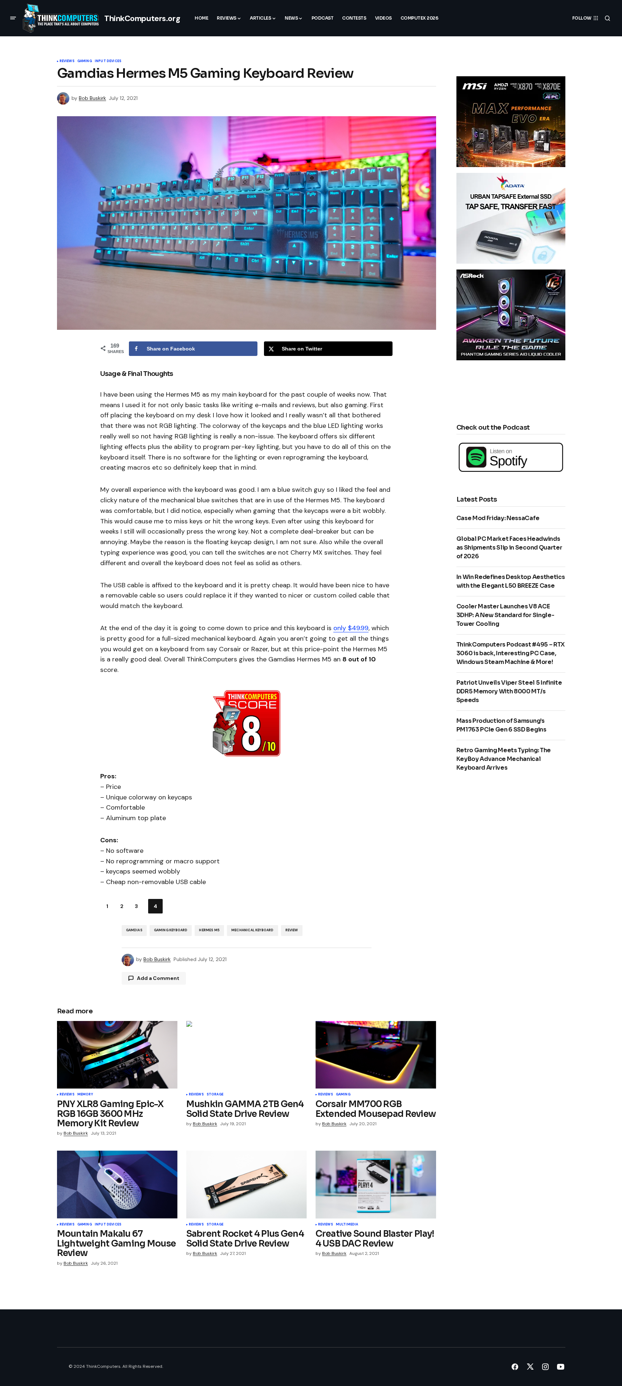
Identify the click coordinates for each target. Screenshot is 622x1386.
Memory (85, 1095)
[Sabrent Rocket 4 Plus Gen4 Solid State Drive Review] (246, 1185)
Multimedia (347, 1225)
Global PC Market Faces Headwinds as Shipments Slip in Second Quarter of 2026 (509, 547)
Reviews (67, 61)
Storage (215, 1095)
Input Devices (108, 61)
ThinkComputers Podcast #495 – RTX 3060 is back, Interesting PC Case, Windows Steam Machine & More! (510, 653)
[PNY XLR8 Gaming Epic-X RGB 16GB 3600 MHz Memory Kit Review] (117, 1055)
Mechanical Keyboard (252, 930)
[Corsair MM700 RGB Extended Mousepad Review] (376, 1055)
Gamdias (134, 930)
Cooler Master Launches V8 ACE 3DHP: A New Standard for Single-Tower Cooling (505, 615)
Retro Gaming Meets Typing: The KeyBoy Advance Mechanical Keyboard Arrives (503, 758)
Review (291, 930)
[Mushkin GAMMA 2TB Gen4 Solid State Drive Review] (246, 1055)
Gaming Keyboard (171, 930)
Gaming (84, 61)
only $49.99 (351, 628)
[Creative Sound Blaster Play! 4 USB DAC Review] (376, 1185)
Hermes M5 (209, 930)
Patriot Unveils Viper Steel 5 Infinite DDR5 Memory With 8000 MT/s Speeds (509, 691)
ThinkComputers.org (142, 18)
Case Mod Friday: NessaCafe (498, 518)
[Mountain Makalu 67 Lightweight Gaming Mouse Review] (117, 1185)
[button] (13, 18)
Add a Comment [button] (158, 978)
